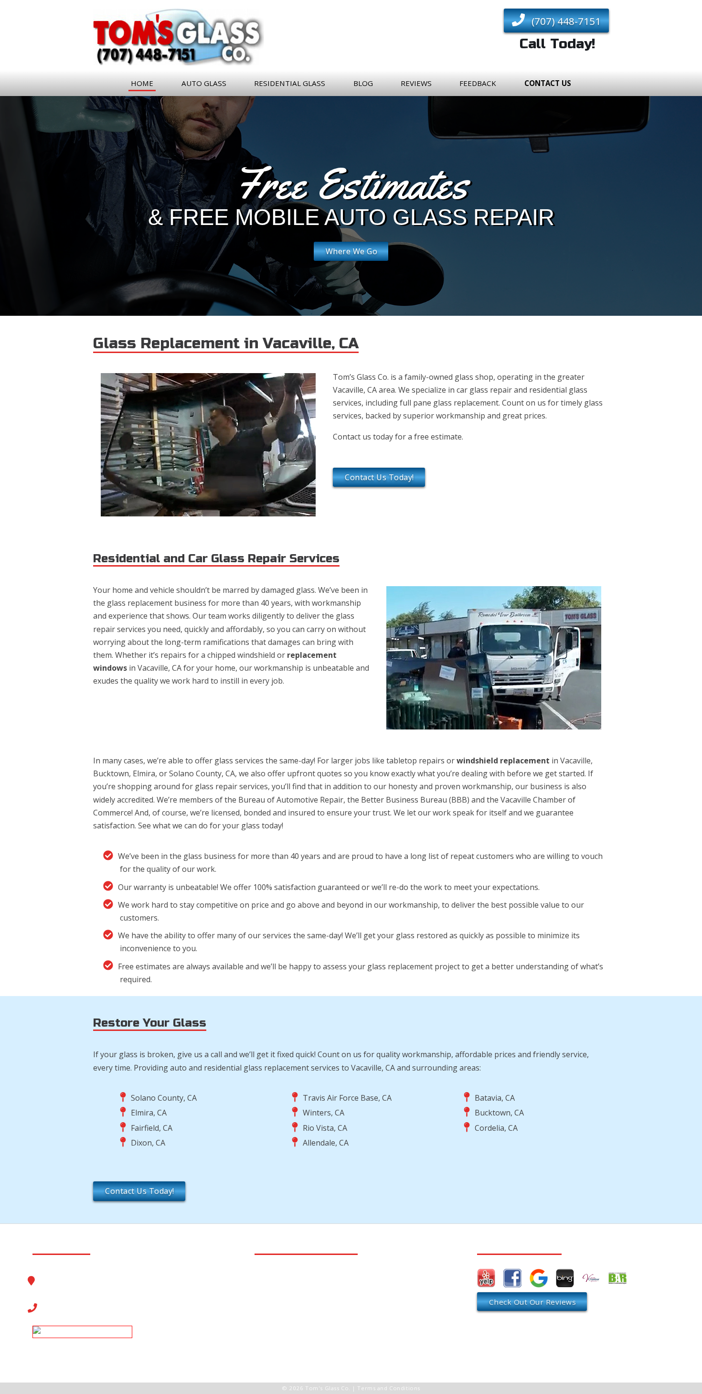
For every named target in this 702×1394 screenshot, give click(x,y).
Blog (363, 83)
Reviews (416, 83)
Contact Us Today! (379, 477)
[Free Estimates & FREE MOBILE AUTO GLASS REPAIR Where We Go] (351, 308)
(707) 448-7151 (565, 21)
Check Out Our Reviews (532, 1302)
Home (142, 83)
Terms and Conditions (388, 1388)
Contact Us (547, 83)
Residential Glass (289, 83)
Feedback (477, 83)
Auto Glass (203, 83)
